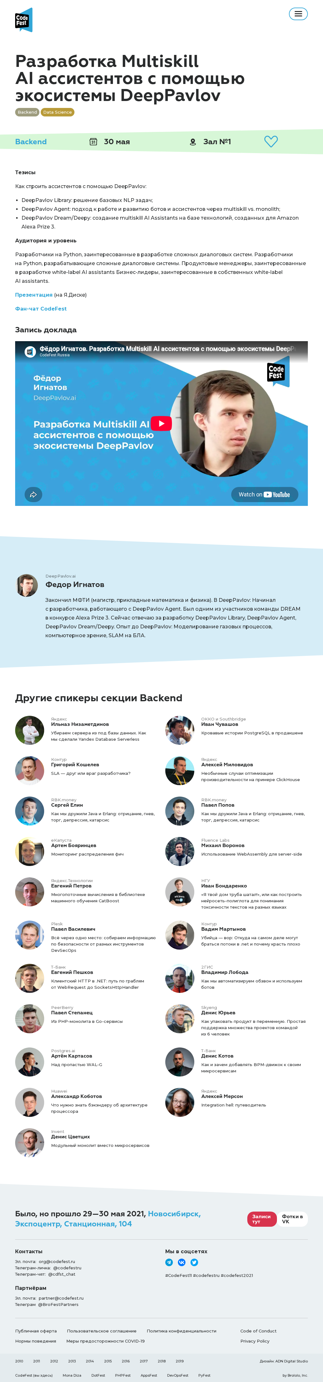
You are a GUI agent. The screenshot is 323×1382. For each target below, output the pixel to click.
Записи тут (261, 1219)
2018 (162, 1361)
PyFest (204, 1375)
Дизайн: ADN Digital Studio (284, 1361)
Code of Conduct (258, 1330)
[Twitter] (194, 1262)
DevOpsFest (177, 1375)
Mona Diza (72, 1375)
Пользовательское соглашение (102, 1330)
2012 (54, 1361)
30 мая (116, 141)
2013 (72, 1361)
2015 (108, 1361)
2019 (180, 1361)
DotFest (98, 1375)
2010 (19, 1361)
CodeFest (23, 1375)
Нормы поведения (35, 1340)
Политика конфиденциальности (181, 1330)
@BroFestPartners (58, 1304)
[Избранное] (271, 141)
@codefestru (67, 1267)
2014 (90, 1361)
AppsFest (149, 1375)
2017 (144, 1361)
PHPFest (123, 1375)
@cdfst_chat (61, 1274)
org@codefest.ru (57, 1261)
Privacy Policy (254, 1340)
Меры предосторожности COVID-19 (105, 1340)
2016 (126, 1361)
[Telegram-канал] (169, 1262)
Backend (31, 141)
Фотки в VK (292, 1219)
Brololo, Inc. (298, 1375)
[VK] (181, 1262)
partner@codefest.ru (61, 1298)
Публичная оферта (36, 1330)
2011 (36, 1361)
